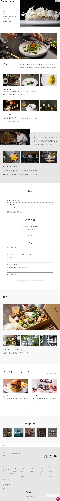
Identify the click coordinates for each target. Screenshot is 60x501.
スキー (22, 473)
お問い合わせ (50, 476)
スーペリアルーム (5, 482)
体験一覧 (22, 478)
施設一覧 (31, 471)
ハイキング (22, 468)
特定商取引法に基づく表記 (52, 474)
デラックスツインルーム (6, 479)
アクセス (50, 468)
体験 (22, 463)
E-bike (22, 466)
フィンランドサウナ (33, 466)
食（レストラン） (15, 463)
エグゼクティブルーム (6, 477)
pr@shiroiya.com (30, 453)
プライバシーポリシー (52, 471)
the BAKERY (14, 471)
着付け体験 (22, 476)
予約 (22, 281)
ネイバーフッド (42, 471)
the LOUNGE (14, 468)
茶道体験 (22, 474)
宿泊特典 (41, 468)
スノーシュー (23, 471)
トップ (4, 445)
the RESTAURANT (14, 466)
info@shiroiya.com (27, 451)
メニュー (30, 408)
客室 (4, 463)
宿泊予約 (52, 452)
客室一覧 (4, 488)
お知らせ (41, 473)
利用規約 (50, 473)
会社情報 (50, 466)
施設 (31, 463)
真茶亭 (13, 473)
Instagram (37, 281)
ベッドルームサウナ (33, 468)
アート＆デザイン (42, 466)
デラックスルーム (5, 481)
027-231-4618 (30, 235)
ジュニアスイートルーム (6, 476)
